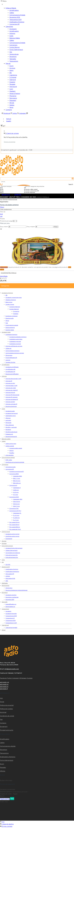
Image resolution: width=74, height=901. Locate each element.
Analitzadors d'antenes (7, 757)
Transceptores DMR (11, 616)
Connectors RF (14, 24)
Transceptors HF (10, 618)
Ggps (3, 559)
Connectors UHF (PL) (15, 510)
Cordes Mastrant (14, 309)
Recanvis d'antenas (11, 406)
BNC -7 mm (16, 478)
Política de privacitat (7, 705)
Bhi (10, 73)
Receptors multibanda (11, 597)
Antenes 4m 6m (10, 383)
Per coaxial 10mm (14, 522)
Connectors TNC (14, 508)
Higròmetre (8, 588)
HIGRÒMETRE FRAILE (8, 273)
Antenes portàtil (10, 401)
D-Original (12, 77)
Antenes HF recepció (11, 397)
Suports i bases (9, 330)
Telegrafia (12, 59)
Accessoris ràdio (6, 332)
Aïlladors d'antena (10, 299)
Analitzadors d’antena (16, 22)
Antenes (12, 33)
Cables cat (8, 348)
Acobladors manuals (15, 341)
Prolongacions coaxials (11, 325)
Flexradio (12, 84)
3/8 (6, 295)
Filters (2, 207)
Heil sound (13, 86)
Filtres (7, 320)
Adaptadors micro (10, 415)
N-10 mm (16, 492)
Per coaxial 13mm (14, 524)
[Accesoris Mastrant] (34, 192)
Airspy (11, 70)
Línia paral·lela (9, 455)
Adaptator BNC (17, 476)
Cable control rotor (10, 443)
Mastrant (12, 91)
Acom (11, 66)
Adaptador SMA (17, 499)
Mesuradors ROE (10, 578)
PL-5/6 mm (16, 517)
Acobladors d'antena (11, 334)
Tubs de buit (5, 625)
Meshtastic (5, 583)
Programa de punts (6, 730)
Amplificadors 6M (10, 369)
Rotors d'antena (10, 327)
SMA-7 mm (16, 506)
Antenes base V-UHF (11, 385)
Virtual (3, 630)
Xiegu (11, 107)
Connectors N (13, 485)
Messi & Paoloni (14, 93)
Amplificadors (14, 10)
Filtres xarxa (8, 355)
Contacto (3, 723)
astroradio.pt (4, 687)
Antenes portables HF (11, 399)
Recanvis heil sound (11, 436)
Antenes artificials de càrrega (13, 346)
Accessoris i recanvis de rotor (13, 297)
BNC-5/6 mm (17, 483)
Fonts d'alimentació (7, 546)
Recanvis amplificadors (11, 374)
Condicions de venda (7, 716)
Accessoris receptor (10, 595)
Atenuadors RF (9, 574)
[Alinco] (6, 192)
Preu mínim (4, 227)
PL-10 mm (16, 515)
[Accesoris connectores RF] (34, 191)
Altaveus (8, 418)
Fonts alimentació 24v (11, 557)
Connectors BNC (14, 474)
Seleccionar (4, 267)
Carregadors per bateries (12, 552)
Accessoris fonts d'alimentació (13, 548)
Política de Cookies (6, 709)
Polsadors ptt (9, 434)
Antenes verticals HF (11, 404)
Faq (1, 719)
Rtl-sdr (11, 103)
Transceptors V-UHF (11, 623)
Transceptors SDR (15, 20)
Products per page (6, 221)
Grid (1, 214)
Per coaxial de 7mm (15, 529)
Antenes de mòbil (10, 388)
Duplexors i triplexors (11, 316)
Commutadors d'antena (12, 350)
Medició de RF (6, 567)
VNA (6, 580)
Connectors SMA (14, 497)
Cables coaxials (9, 446)
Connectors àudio (10, 467)
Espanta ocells (9, 318)
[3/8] (34, 188)
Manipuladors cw (10, 606)
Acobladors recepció (15, 343)
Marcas (8, 63)
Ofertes (2, 771)
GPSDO (7, 576)
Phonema (12, 96)
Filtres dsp (8, 422)
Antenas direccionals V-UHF (13, 378)
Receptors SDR (14, 17)
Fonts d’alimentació (16, 50)
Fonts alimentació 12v (11, 555)
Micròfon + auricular (11, 427)
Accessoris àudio (10, 411)
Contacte (9, 110)
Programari (8, 538)
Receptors (12, 56)
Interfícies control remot (12, 536)
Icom (11, 89)
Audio (11, 36)
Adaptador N (17, 487)
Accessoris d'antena (7, 293)
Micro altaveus (9, 425)
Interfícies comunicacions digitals (14, 462)
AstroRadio (4, 276)
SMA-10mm (16, 501)
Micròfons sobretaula (11, 432)
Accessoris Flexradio (11, 613)
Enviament (3, 726)
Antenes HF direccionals (12, 394)
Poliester (15, 313)
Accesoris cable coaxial (15, 448)
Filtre (56, 226)
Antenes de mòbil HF (11, 390)
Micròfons (8, 429)
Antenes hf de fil (10, 392)
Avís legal (3, 712)
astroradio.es (4, 684)
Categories (9, 26)
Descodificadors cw (10, 604)
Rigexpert (12, 100)
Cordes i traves (9, 304)
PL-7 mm (16, 520)
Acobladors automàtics (15, 339)
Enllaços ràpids (11, 8)
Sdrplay (11, 105)
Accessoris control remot (12, 534)
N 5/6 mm (16, 490)
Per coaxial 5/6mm (14, 527)
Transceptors (13, 61)
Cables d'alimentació (11, 550)
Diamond (12, 80)
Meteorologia (13, 54)
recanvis (7, 360)
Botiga (5, 199)
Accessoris (12, 29)
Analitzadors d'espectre (12, 571)
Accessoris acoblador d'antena (17, 337)
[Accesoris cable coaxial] (34, 189)
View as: (2, 212)
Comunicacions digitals (17, 15)
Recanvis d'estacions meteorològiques (16, 590)
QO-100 (7, 564)
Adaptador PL (17, 513)
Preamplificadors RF (11, 357)
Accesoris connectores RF (16, 471)
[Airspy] (6, 191)
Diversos (4, 543)
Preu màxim (31, 227)
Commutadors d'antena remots (14, 353)
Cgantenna (13, 75)
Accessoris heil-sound (11, 413)
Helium (11, 450)
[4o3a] (6, 188)
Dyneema (16, 311)
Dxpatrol (12, 82)
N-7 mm (15, 494)
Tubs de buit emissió (11, 627)
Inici (1, 199)
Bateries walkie (14, 38)
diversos (4, 541)
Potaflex (11, 453)
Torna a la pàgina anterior (9, 205)
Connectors (13, 45)
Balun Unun (8, 302)
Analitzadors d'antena (11, 569)
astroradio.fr (4, 689)
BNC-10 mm (16, 480)
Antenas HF (8, 381)
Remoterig (13, 98)
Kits (10, 52)
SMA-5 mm (16, 504)
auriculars (8, 420)
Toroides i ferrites (10, 362)
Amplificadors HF (10, 371)
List (1, 216)
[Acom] (6, 189)
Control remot (14, 47)
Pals (6, 323)
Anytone (12, 68)
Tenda (2, 702)
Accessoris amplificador (12, 367)
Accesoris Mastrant (14, 306)
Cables (11, 13)
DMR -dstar (8, 460)
